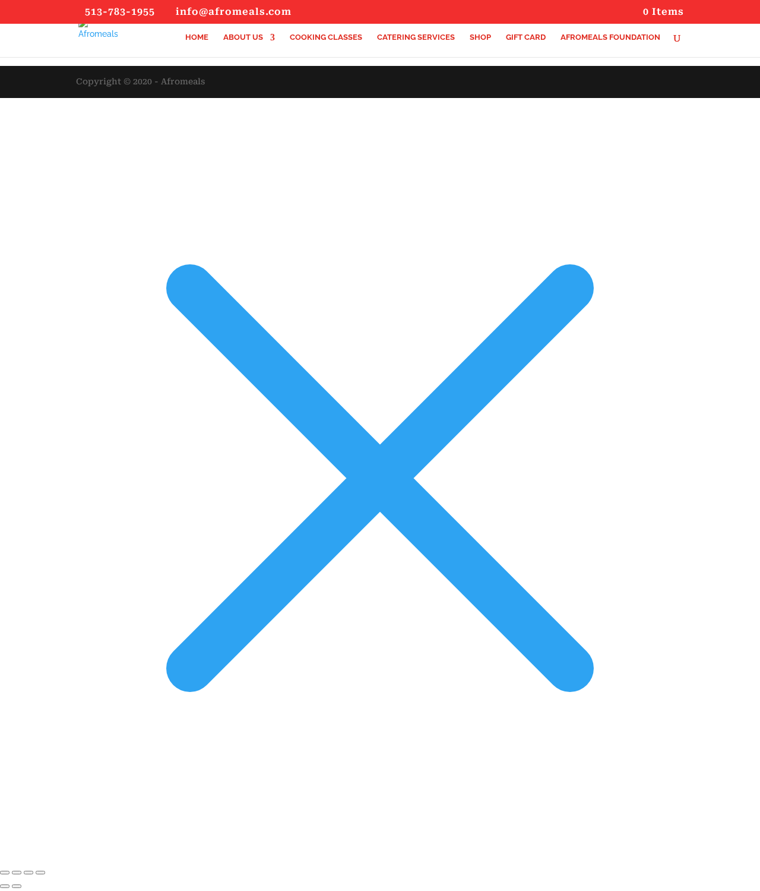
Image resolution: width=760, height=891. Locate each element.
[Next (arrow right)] (16, 886)
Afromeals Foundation (610, 37)
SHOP (480, 37)
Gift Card (526, 37)
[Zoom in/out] (5, 872)
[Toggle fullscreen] (16, 872)
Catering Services (416, 37)
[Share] (28, 872)
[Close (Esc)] (40, 872)
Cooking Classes (326, 37)
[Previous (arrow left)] (5, 886)
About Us (243, 37)
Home (196, 37)
